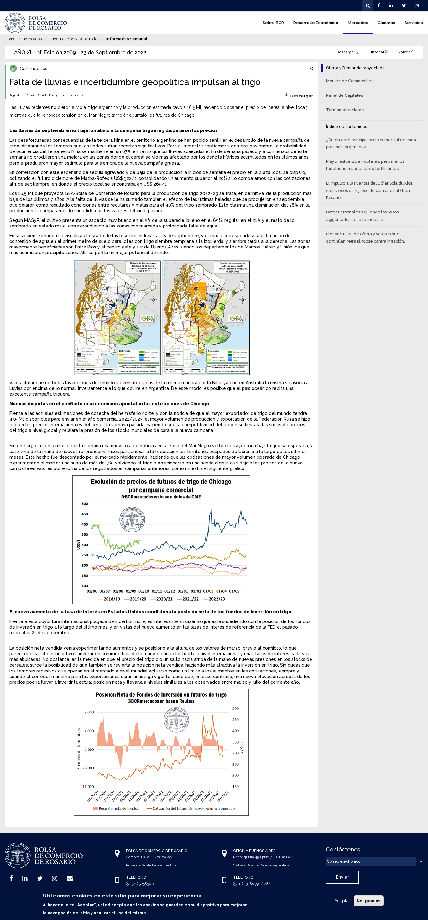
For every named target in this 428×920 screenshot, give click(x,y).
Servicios (414, 22)
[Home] (36, 23)
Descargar (346, 52)
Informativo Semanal (126, 39)
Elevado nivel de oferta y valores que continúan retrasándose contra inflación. (365, 237)
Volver (404, 52)
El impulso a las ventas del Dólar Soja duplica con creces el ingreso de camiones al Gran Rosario (369, 190)
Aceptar (342, 900)
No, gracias (369, 900)
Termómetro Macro (345, 109)
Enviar (342, 877)
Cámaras (386, 22)
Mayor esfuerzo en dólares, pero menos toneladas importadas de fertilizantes (365, 165)
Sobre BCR (273, 22)
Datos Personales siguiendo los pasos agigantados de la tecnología (362, 216)
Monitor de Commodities (349, 81)
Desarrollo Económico (315, 22)
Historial (377, 52)
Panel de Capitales (344, 95)
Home (10, 39)
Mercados (358, 22)
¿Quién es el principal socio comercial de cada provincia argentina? (371, 143)
